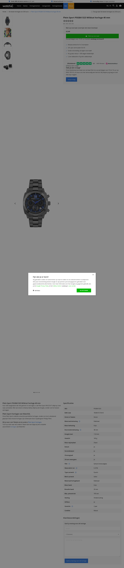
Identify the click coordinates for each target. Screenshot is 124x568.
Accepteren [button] (84, 290)
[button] (36, 290)
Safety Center (57, 286)
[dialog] (62, 284)
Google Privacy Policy (42, 286)
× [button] (93, 274)
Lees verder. (72, 286)
